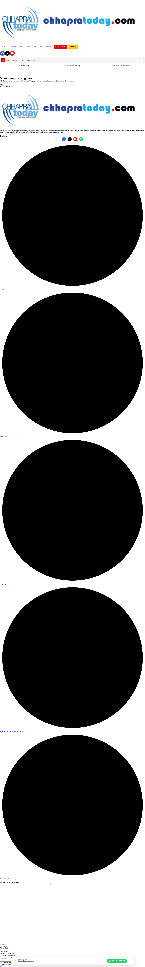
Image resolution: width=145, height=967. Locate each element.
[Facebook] (2, 53)
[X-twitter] (7, 53)
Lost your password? (6, 964)
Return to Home (5, 86)
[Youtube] (12, 53)
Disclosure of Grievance (9, 882)
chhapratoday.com (5, 130)
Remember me (6, 962)
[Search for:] (9, 83)
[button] (2, 69)
